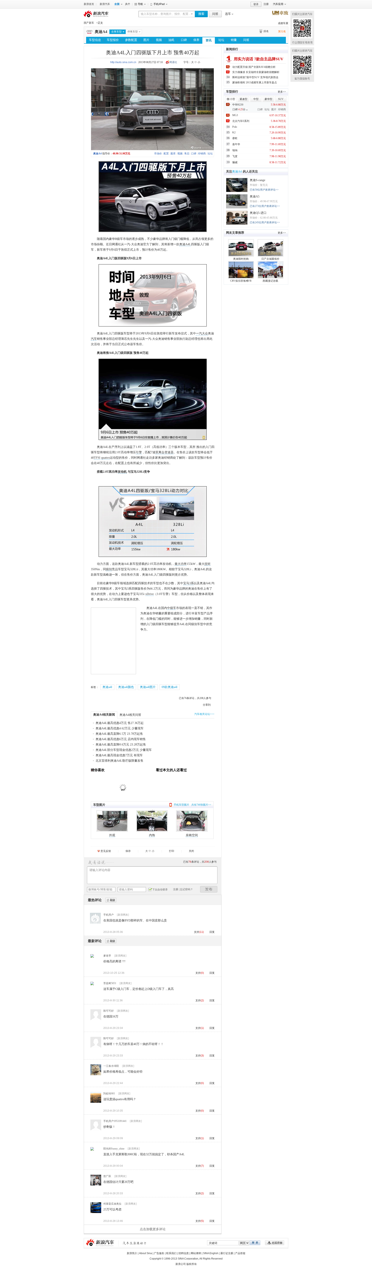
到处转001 (109, 1093)
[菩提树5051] (92, 984)
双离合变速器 (164, 452)
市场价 (158, 153)
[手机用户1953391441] (96, 1129)
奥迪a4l (107, 687)
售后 (186, 153)
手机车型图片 (181, 804)
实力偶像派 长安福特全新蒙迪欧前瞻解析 (255, 72)
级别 (109, 569)
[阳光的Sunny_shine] (92, 1150)
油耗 (171, 40)
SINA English (210, 1253)
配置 (166, 153)
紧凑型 (243, 99)
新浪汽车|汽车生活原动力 (134, 1243)
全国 (116, 4)
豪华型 (268, 99)
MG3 (235, 115)
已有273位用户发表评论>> (265, 206)
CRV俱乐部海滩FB (240, 280)
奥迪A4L (185, 244)
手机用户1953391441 (115, 1121)
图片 (146, 40)
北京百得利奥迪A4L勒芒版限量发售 (119, 760)
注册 (266, 4)
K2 (234, 132)
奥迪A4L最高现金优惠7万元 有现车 (119, 755)
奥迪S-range (257, 180)
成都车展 (283, 23)
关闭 (191, 851)
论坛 (221, 40)
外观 (112, 835)
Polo (234, 126)
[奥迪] (89, 34)
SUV (281, 99)
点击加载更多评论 (153, 1229)
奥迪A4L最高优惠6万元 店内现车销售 (121, 739)
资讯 (209, 40)
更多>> (282, 91)
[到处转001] (96, 1102)
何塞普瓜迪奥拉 (112, 1203)
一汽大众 (202, 333)
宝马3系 (188, 583)
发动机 (122, 471)
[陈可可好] (96, 1019)
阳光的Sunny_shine (113, 1148)
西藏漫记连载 (270, 280)
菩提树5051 (109, 983)
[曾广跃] (96, 1185)
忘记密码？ (186, 889)
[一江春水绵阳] (96, 1074)
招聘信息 (183, 1253)
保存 (128, 851)
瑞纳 (234, 150)
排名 (266, 31)
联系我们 (171, 1253)
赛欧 (234, 138)
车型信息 (95, 40)
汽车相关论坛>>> (204, 714)
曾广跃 (107, 1176)
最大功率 (181, 563)
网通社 (173, 62)
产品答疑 (240, 1253)
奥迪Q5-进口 (258, 212)
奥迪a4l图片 (148, 687)
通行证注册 (226, 1253)
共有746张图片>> (201, 804)
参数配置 (131, 40)
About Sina (145, 1253)
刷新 (110, 900)
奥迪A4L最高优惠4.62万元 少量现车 (120, 728)
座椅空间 (192, 835)
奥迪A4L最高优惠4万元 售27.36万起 (120, 723)
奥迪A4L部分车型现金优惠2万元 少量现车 (124, 750)
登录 (256, 4)
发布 (209, 889)
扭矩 (208, 563)
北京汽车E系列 (240, 121)
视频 (159, 40)
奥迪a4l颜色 (126, 687)
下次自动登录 (160, 889)
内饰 (152, 835)
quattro (105, 457)
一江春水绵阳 (111, 1065)
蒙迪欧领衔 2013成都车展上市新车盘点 (254, 82)
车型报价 (113, 40)
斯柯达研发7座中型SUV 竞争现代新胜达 (255, 77)
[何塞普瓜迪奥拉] (96, 1212)
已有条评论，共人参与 (195, 698)
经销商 (202, 153)
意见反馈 (106, 851)
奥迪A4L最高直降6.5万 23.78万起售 (119, 733)
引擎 (139, 452)
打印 (171, 851)
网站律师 (196, 1253)
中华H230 (237, 104)
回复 (212, 931)
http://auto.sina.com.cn (123, 62)
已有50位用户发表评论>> (264, 189)
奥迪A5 (254, 196)
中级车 (171, 608)
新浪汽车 (105, 4)
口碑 (184, 40)
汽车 (94, 338)
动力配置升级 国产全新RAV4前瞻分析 (254, 66)
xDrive (149, 594)
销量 (234, 40)
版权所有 (191, 1264)
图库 (173, 153)
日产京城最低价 (270, 258)
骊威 (234, 162)
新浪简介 (132, 1253)
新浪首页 (89, 4)
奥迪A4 (101, 32)
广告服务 (159, 1253)
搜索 (201, 14)
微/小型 (231, 99)
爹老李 (107, 955)
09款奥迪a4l (169, 687)
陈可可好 (108, 1010)
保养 (196, 40)
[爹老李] (92, 957)
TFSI (97, 457)
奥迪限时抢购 (241, 258)
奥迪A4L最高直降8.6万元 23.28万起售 (121, 744)
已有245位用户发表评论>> (265, 222)
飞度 (234, 156)
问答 (215, 14)
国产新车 (89, 22)
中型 (256, 99)
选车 (228, 14)
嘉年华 (236, 144)
